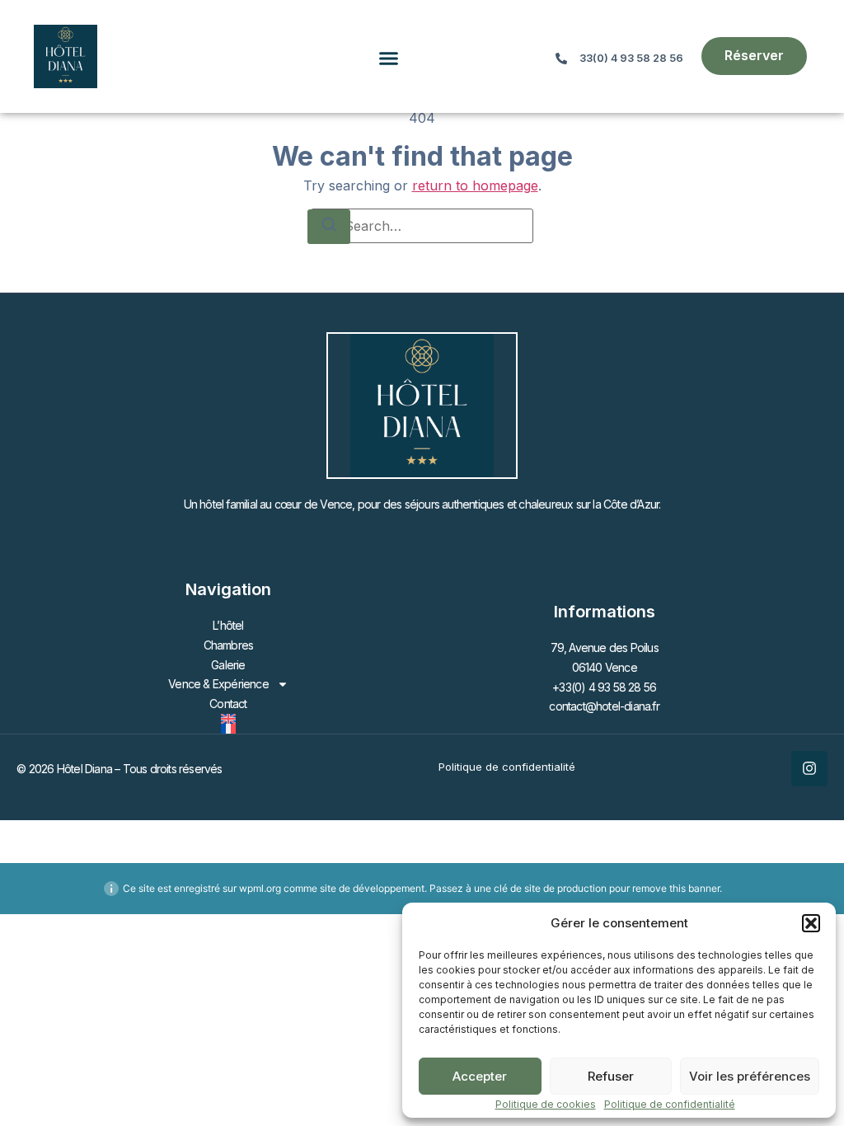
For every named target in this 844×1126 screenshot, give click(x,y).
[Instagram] (809, 768)
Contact (227, 704)
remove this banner (676, 888)
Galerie (228, 665)
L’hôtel (228, 625)
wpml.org (260, 888)
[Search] (328, 226)
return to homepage (475, 185)
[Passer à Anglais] (228, 719)
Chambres (229, 645)
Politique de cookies (545, 1104)
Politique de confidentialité (669, 1104)
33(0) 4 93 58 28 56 (631, 58)
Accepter (479, 1076)
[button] (811, 923)
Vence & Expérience (218, 684)
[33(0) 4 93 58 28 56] (561, 58)
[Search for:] (422, 226)
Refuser (611, 1076)
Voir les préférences (749, 1076)
